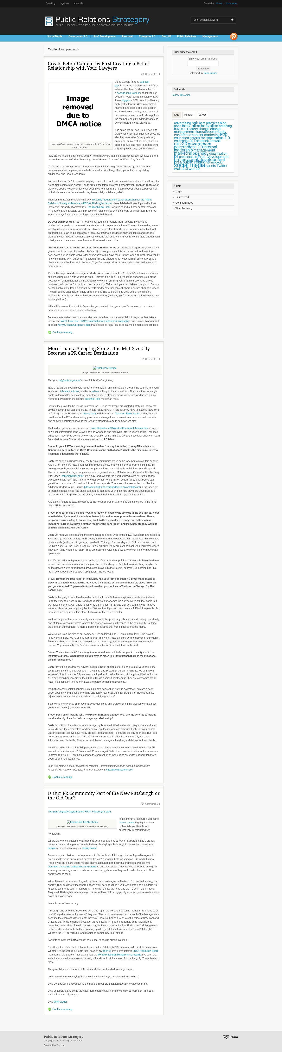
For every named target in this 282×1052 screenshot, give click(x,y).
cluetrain (201, 132)
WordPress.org (183, 208)
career (193, 129)
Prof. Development (105, 36)
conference (182, 135)
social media (189, 165)
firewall (215, 141)
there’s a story (127, 822)
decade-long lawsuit (128, 93)
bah (195, 123)
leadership (183, 150)
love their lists (92, 398)
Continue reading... (63, 332)
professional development (199, 159)
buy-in (178, 129)
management (204, 150)
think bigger (60, 1001)
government (199, 143)
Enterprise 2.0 (147, 36)
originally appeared (70, 380)
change (204, 129)
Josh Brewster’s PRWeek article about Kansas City (119, 428)
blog (223, 123)
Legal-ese (64, 3)
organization (218, 153)
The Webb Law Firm (98, 207)
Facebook (201, 141)
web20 (194, 168)
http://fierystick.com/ (72, 476)
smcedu (216, 162)
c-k (186, 129)
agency (107, 950)
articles (75, 391)
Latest (202, 114)
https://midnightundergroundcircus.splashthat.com (112, 487)
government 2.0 (188, 147)
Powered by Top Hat (54, 1045)
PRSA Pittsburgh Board (146, 950)
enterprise (197, 138)
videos (95, 391)
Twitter (222, 166)
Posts (219, 3)
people (52, 848)
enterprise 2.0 (218, 137)
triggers (126, 100)
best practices (209, 123)
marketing (183, 153)
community (217, 132)
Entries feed (182, 197)
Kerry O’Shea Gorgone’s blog (74, 324)
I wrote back (89, 413)
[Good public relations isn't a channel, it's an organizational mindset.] (97, 28)
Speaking (50, 3)
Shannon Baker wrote (127, 413)
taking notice (89, 848)
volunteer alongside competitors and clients (72, 866)
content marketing (205, 135)
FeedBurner (210, 73)
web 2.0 (181, 168)
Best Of (166, 36)
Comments (231, 3)
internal (210, 147)
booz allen (191, 126)
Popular (188, 114)
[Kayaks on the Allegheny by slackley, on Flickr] (82, 822)
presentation (188, 157)
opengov (201, 153)
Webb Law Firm (69, 321)
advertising (182, 123)
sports (211, 166)
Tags (176, 114)
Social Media (54, 36)
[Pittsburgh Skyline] (105, 368)
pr (176, 156)
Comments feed (184, 202)
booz (177, 126)
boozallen (209, 126)
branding (225, 126)
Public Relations (186, 36)
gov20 (180, 143)
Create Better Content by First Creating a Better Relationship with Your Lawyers (98, 66)
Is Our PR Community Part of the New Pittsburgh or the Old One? (104, 795)
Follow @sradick (181, 95)
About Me (78, 3)
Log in (178, 191)
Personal (127, 36)
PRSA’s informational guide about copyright (104, 321)
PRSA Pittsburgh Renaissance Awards (119, 954)
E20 (223, 134)
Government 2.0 (78, 36)
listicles (66, 391)
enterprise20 (183, 141)
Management (210, 36)
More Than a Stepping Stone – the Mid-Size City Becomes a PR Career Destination (99, 351)
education (181, 138)
